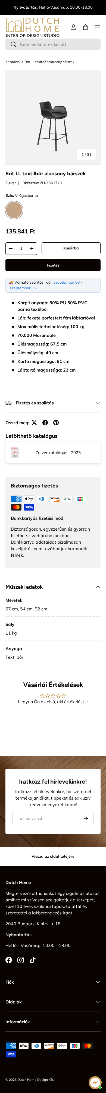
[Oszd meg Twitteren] (34, 422)
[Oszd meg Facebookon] (45, 422)
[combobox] (53, 44)
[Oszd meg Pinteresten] (56, 422)
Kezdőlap (12, 62)
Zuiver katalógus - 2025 (58, 452)
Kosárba (71, 248)
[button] (85, 27)
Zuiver (10, 182)
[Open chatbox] (95, 1082)
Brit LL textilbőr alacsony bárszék (49, 62)
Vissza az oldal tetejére (53, 856)
